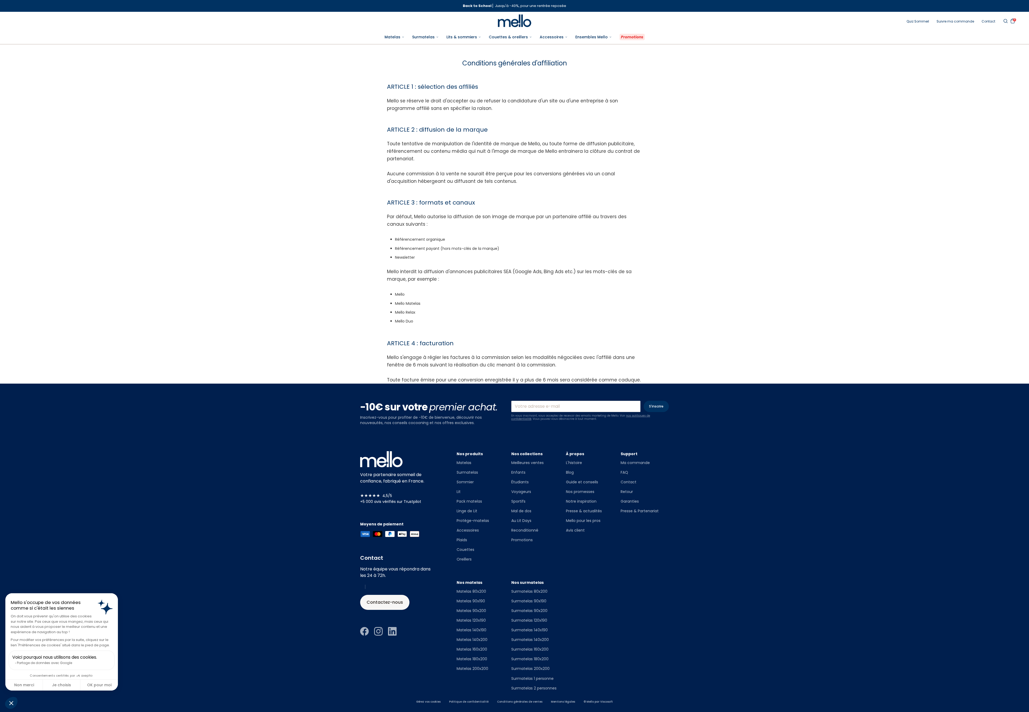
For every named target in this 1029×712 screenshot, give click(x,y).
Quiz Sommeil (918, 21)
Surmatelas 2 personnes (534, 688)
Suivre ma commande (955, 21)
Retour (627, 491)
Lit (459, 491)
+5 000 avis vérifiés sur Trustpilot (390, 501)
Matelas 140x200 (472, 639)
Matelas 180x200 (472, 659)
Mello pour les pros (583, 520)
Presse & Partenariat (640, 511)
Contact (988, 21)
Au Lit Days (521, 520)
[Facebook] (364, 631)
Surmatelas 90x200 (529, 610)
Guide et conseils (582, 482)
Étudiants (520, 482)
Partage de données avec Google (44, 663)
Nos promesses (580, 491)
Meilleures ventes (527, 462)
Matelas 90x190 (471, 601)
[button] (11, 702)
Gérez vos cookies (428, 701)
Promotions (522, 540)
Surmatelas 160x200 (530, 649)
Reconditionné (524, 530)
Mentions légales (563, 701)
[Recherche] (1005, 21)
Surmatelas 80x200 (529, 591)
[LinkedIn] (392, 631)
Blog (570, 472)
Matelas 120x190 (471, 620)
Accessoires (468, 530)
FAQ (624, 472)
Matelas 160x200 (472, 649)
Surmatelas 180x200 (530, 659)
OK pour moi (99, 685)
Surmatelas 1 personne (532, 678)
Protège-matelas (473, 520)
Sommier (465, 482)
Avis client (575, 530)
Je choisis (61, 685)
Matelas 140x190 (471, 630)
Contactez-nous (385, 602)
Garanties (630, 501)
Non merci (24, 685)
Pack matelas (469, 501)
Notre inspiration (581, 501)
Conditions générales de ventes (519, 701)
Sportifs (518, 501)
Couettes (465, 549)
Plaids (462, 540)
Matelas (464, 462)
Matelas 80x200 (471, 591)
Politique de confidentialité (469, 701)
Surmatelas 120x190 (529, 620)
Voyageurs (521, 491)
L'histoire (574, 462)
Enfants (518, 472)
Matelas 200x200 (472, 668)
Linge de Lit (467, 511)
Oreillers (464, 559)
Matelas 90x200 (471, 610)
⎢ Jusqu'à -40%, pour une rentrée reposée (514, 5)
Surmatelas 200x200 (530, 668)
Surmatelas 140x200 (530, 639)
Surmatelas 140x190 (529, 630)
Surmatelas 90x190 (528, 601)
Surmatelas (467, 472)
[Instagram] (378, 631)
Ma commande (635, 462)
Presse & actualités (584, 511)
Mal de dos (521, 511)
